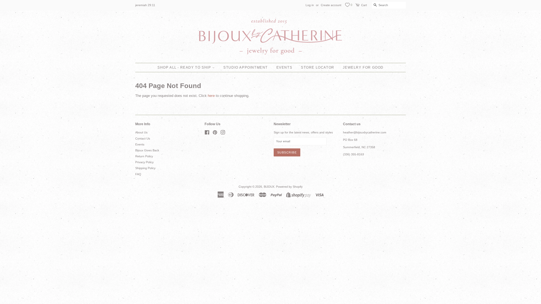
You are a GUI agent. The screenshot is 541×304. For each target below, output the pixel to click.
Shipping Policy (145, 168)
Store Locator (317, 67)
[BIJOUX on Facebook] (207, 133)
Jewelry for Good (363, 67)
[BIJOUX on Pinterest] (215, 133)
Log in (310, 5)
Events (284, 67)
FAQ (138, 174)
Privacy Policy (144, 162)
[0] (347, 5)
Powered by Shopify (289, 186)
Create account (331, 5)
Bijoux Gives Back (147, 150)
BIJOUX (269, 186)
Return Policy (144, 156)
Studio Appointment (245, 67)
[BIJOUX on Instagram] (222, 133)
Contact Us (142, 138)
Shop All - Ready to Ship (184, 67)
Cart (364, 5)
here (211, 96)
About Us (141, 132)
